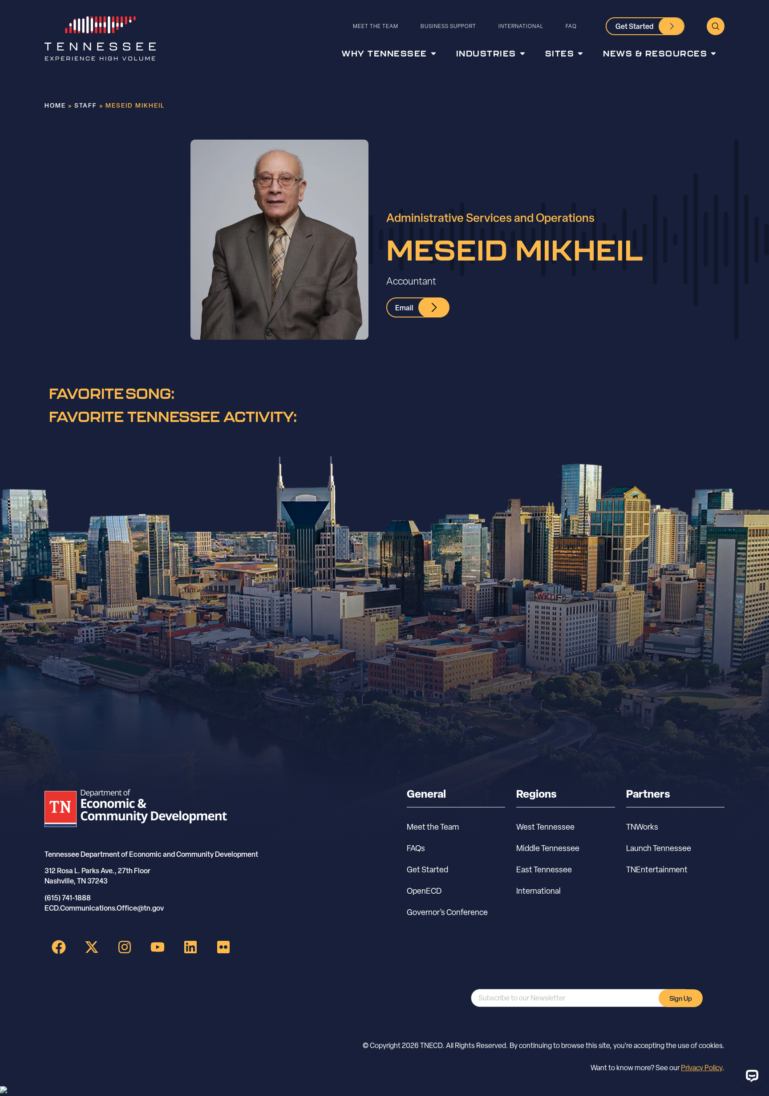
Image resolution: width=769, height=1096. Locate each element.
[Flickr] (223, 947)
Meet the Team (375, 26)
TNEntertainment (657, 869)
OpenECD (424, 891)
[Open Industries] (522, 54)
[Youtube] (157, 947)
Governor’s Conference (447, 912)
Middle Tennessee (547, 848)
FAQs (416, 848)
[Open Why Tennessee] (433, 54)
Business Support (448, 26)
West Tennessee (545, 827)
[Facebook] (59, 947)
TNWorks (642, 827)
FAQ (571, 26)
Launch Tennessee (658, 848)
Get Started (427, 869)
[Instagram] (124, 947)
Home (55, 105)
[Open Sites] (580, 54)
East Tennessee (544, 869)
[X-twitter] (91, 947)
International (520, 26)
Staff (85, 105)
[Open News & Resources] (713, 54)
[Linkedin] (190, 947)
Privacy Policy (701, 1067)
